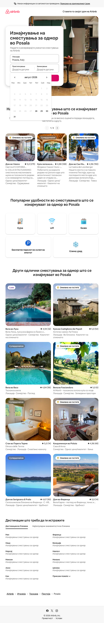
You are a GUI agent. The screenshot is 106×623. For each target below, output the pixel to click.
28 (36, 111)
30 (47, 111)
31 (15, 117)
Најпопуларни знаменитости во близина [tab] (51, 526)
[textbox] (22, 69)
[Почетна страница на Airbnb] (13, 11)
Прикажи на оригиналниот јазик (75, 3)
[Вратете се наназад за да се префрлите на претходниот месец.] (15, 77)
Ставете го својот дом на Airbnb (80, 11)
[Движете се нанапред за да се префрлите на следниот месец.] (46, 77)
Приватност (47, 618)
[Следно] (57, 128)
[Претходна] (47, 128)
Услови (59, 618)
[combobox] (34, 59)
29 (41, 111)
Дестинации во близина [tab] (17, 526)
